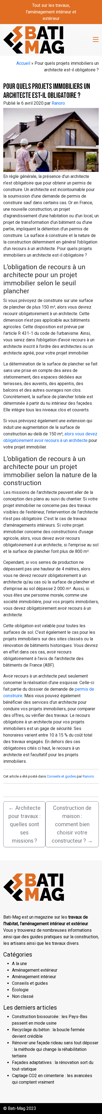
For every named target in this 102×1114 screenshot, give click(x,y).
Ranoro (58, 103)
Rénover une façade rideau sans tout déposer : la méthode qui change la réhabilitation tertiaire (55, 1049)
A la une (19, 963)
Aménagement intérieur (34, 976)
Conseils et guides (61, 776)
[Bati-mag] (33, 39)
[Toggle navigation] (96, 40)
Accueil (23, 63)
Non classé (22, 996)
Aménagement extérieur (34, 970)
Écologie (20, 989)
